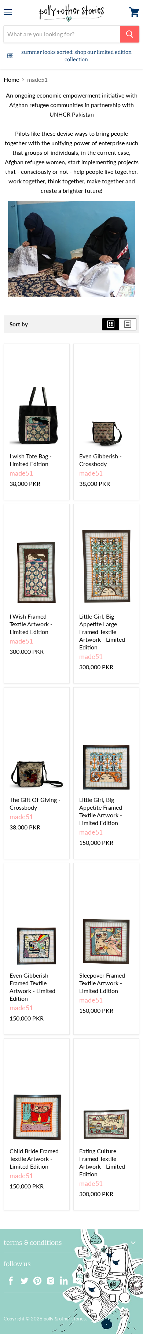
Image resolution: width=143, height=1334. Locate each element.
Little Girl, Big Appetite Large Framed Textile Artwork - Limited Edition (102, 631)
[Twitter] (22, 1278)
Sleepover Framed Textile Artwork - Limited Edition (102, 983)
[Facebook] (8, 1278)
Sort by (19, 324)
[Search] (129, 34)
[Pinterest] (35, 1278)
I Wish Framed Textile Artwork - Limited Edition (31, 624)
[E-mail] (74, 1278)
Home (11, 79)
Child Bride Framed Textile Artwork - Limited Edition (34, 1158)
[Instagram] (48, 1278)
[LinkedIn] (61, 1278)
